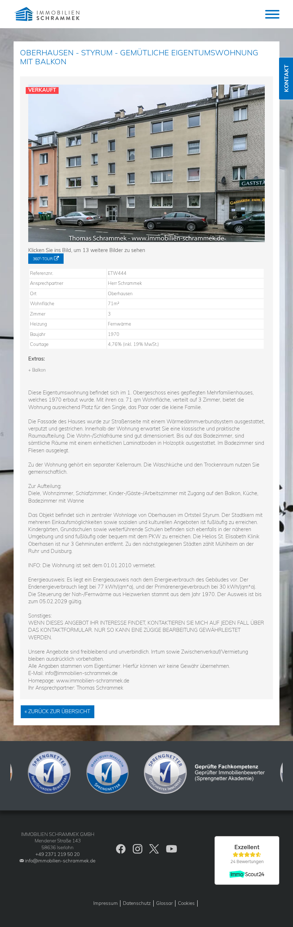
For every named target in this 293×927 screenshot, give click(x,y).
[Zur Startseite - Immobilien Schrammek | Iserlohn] (47, 14)
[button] (272, 14)
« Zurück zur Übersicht (57, 711)
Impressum (105, 903)
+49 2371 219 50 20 (57, 854)
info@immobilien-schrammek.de (60, 860)
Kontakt (286, 78)
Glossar (164, 903)
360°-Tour (43, 258)
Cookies (186, 903)
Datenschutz (137, 903)
